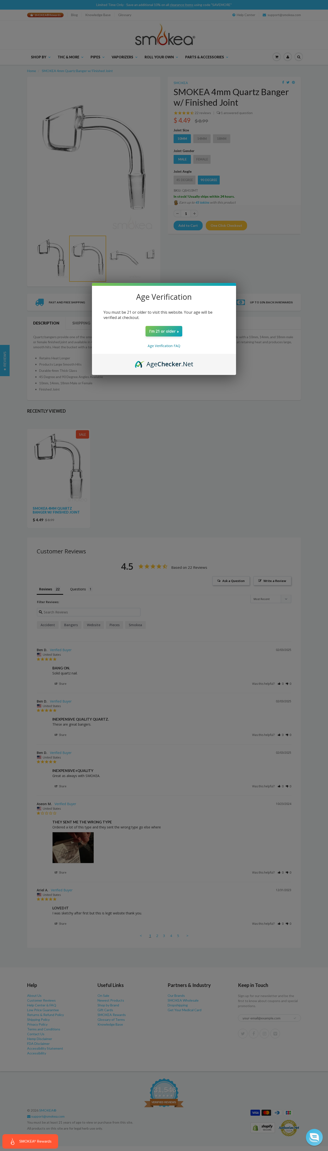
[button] (314, 1137)
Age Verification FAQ (164, 345)
